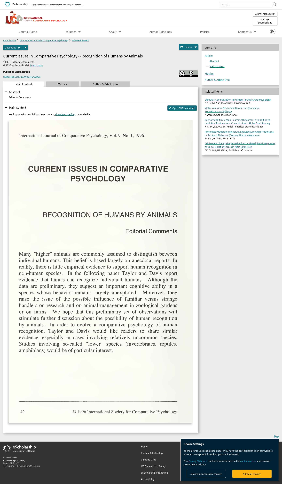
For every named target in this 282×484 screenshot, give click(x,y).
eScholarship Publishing (154, 472)
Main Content (17, 107)
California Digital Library (14, 460)
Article (209, 55)
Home (144, 446)
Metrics (209, 73)
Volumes (70, 32)
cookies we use (248, 461)
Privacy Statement (198, 461)
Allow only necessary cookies (206, 474)
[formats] (25, 47)
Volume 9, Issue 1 (80, 40)
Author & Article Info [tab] (105, 84)
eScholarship (9, 40)
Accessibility (147, 479)
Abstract (14, 92)
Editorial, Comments (23, 61)
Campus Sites (148, 459)
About (113, 32)
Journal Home (28, 32)
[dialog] (230, 460)
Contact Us (245, 32)
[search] (274, 4)
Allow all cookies (252, 474)
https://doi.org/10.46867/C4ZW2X (21, 76)
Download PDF (13, 47)
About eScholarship (152, 453)
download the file (64, 114)
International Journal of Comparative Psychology (44, 40)
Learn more (36, 65)
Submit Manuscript (264, 13)
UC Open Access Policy (153, 466)
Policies (205, 32)
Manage (265, 21)
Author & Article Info (217, 80)
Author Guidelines (160, 32)
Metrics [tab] (62, 84)
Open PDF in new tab (183, 108)
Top (276, 436)
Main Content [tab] (24, 84)
